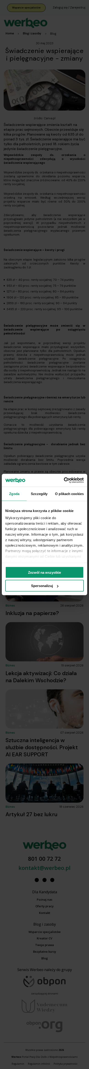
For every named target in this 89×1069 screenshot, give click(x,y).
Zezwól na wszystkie (44, 572)
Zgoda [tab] (14, 494)
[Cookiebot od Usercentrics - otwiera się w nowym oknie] (64, 480)
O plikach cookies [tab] (69, 494)
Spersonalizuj (42, 586)
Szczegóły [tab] (39, 494)
